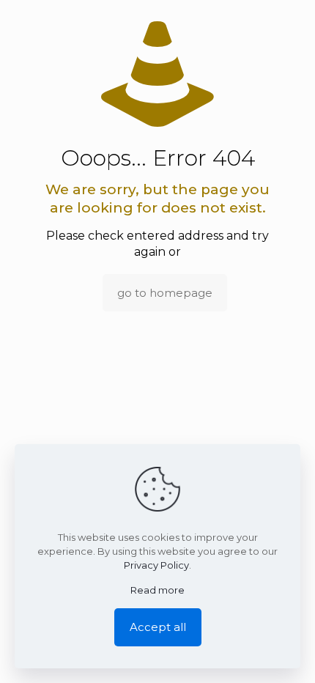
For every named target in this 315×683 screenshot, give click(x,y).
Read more (157, 590)
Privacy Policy (156, 565)
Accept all (158, 627)
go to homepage (164, 293)
